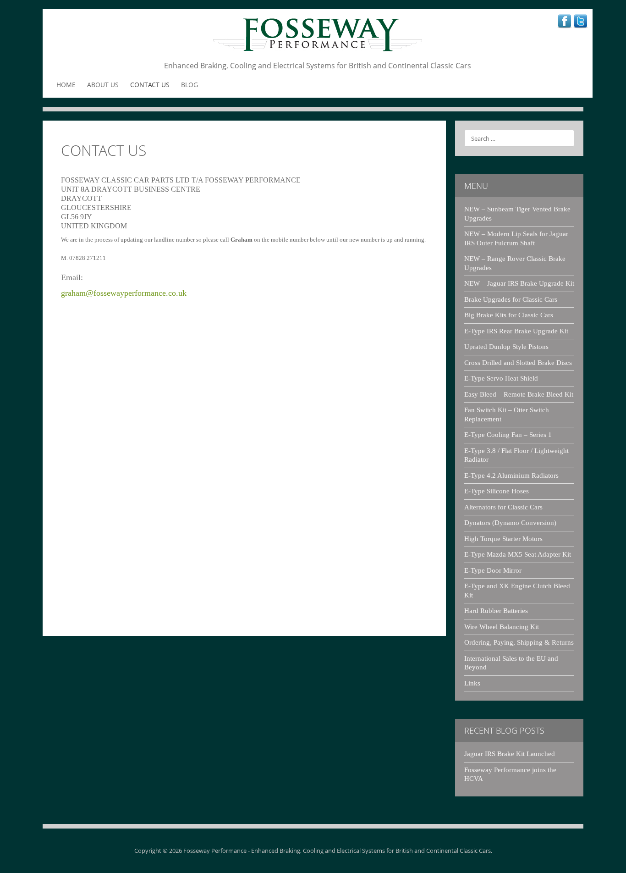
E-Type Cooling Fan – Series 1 (508, 434)
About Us (103, 84)
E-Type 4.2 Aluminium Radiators (511, 475)
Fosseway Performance (215, 850)
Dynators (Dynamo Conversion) (510, 522)
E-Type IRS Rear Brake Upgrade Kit (516, 331)
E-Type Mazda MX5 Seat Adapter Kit (517, 554)
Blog (189, 84)
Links (472, 683)
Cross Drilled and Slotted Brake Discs (518, 362)
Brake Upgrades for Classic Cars (510, 299)
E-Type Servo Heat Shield (501, 378)
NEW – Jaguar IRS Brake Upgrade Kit (519, 283)
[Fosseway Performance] (318, 36)
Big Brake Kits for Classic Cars (508, 315)
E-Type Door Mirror (493, 570)
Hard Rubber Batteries (496, 610)
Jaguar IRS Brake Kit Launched (509, 753)
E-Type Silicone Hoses (496, 491)
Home (66, 84)
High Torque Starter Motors (503, 538)
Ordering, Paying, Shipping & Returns (519, 642)
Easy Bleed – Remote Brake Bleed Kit (518, 394)
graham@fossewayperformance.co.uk (124, 293)
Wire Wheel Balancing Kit (501, 626)
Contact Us (150, 84)
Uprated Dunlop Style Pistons (506, 346)
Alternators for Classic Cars (503, 507)
